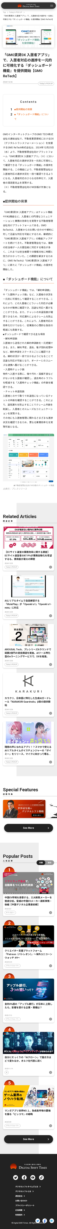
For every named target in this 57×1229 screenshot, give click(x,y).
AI (6, 1072)
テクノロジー (10, 912)
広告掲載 (18, 1210)
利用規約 (18, 1215)
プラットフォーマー (12, 966)
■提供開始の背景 (23, 109)
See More (28, 828)
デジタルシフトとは (23, 1191)
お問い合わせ (20, 1201)
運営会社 (18, 1196)
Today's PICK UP (46, 84)
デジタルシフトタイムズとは (26, 1187)
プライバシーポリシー (24, 1205)
